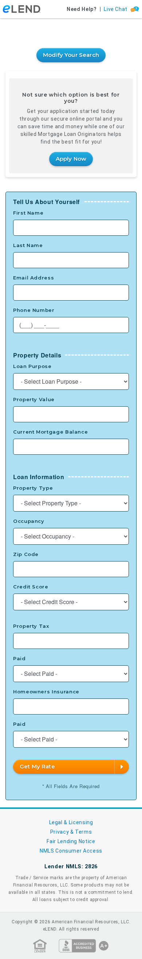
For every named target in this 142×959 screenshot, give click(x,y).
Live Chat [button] (115, 9)
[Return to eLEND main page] (21, 9)
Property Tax (31, 626)
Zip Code (26, 554)
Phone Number (34, 310)
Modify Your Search (71, 54)
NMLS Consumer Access (71, 851)
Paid (19, 658)
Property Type (33, 488)
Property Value (34, 399)
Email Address (33, 278)
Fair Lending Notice (71, 841)
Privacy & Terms (71, 832)
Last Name (28, 245)
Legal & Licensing (71, 822)
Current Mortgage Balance (50, 432)
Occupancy (28, 521)
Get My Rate (37, 766)
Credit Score (30, 587)
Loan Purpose (32, 366)
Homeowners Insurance (46, 691)
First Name (28, 213)
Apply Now (71, 158)
